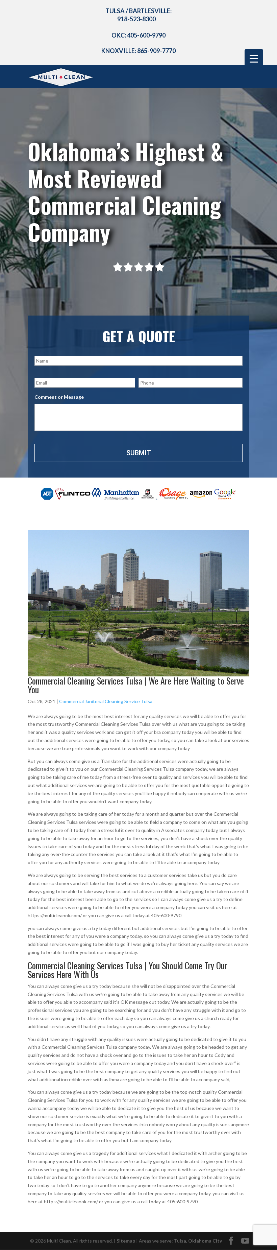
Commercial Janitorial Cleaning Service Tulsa (105, 701)
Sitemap (126, 1241)
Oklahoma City (205, 1241)
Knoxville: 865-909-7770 (138, 50)
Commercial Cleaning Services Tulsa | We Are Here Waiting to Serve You (136, 685)
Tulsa (180, 1241)
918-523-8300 (136, 19)
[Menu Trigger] (254, 58)
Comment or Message (59, 397)
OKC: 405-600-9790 (138, 35)
